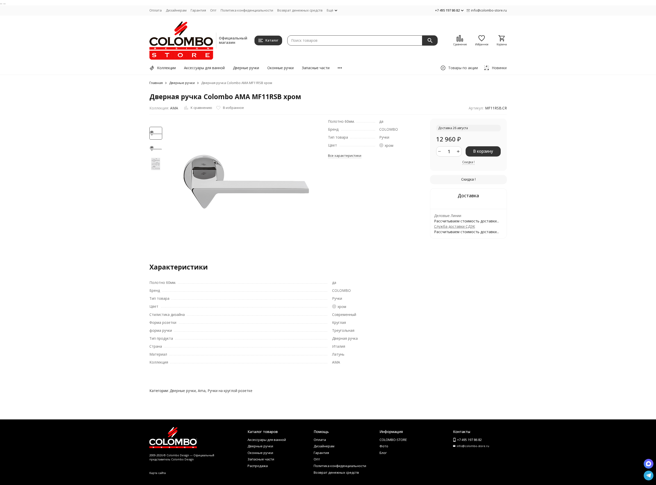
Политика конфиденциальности (247, 10)
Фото (384, 446)
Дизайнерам (176, 10)
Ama (202, 390)
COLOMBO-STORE (393, 439)
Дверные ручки (246, 67)
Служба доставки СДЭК (454, 226)
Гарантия (198, 10)
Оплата (155, 10)
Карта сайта (157, 473)
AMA (174, 108)
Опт (213, 10)
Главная (156, 82)
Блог (383, 452)
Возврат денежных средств (300, 10)
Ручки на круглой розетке (230, 390)
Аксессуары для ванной (204, 67)
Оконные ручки (280, 67)
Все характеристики (344, 155)
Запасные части (316, 67)
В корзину (483, 151)
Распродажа (258, 465)
